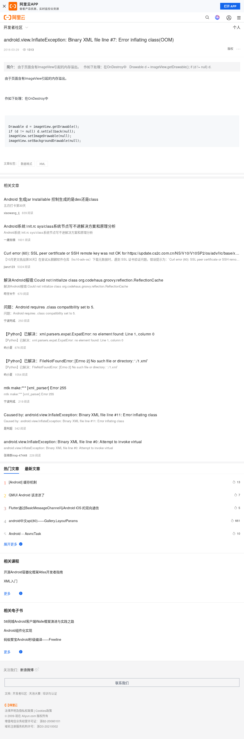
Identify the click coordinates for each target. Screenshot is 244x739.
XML (42, 164)
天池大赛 (35, 693)
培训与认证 (50, 693)
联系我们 (122, 682)
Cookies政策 (44, 710)
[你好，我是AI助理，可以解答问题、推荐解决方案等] (217, 17)
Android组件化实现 (18, 630)
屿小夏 (8, 347)
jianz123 (9, 267)
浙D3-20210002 (47, 726)
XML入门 (10, 581)
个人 (236, 27)
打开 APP (230, 6)
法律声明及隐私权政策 (19, 710)
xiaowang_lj (12, 213)
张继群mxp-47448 (15, 455)
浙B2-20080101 (50, 721)
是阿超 (8, 428)
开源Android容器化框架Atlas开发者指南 (33, 572)
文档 (7, 693)
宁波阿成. (10, 320)
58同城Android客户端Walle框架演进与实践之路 (39, 621)
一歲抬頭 (9, 240)
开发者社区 (20, 693)
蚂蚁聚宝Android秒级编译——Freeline (32, 639)
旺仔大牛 (9, 294)
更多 (7, 593)
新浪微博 (27, 669)
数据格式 (26, 164)
